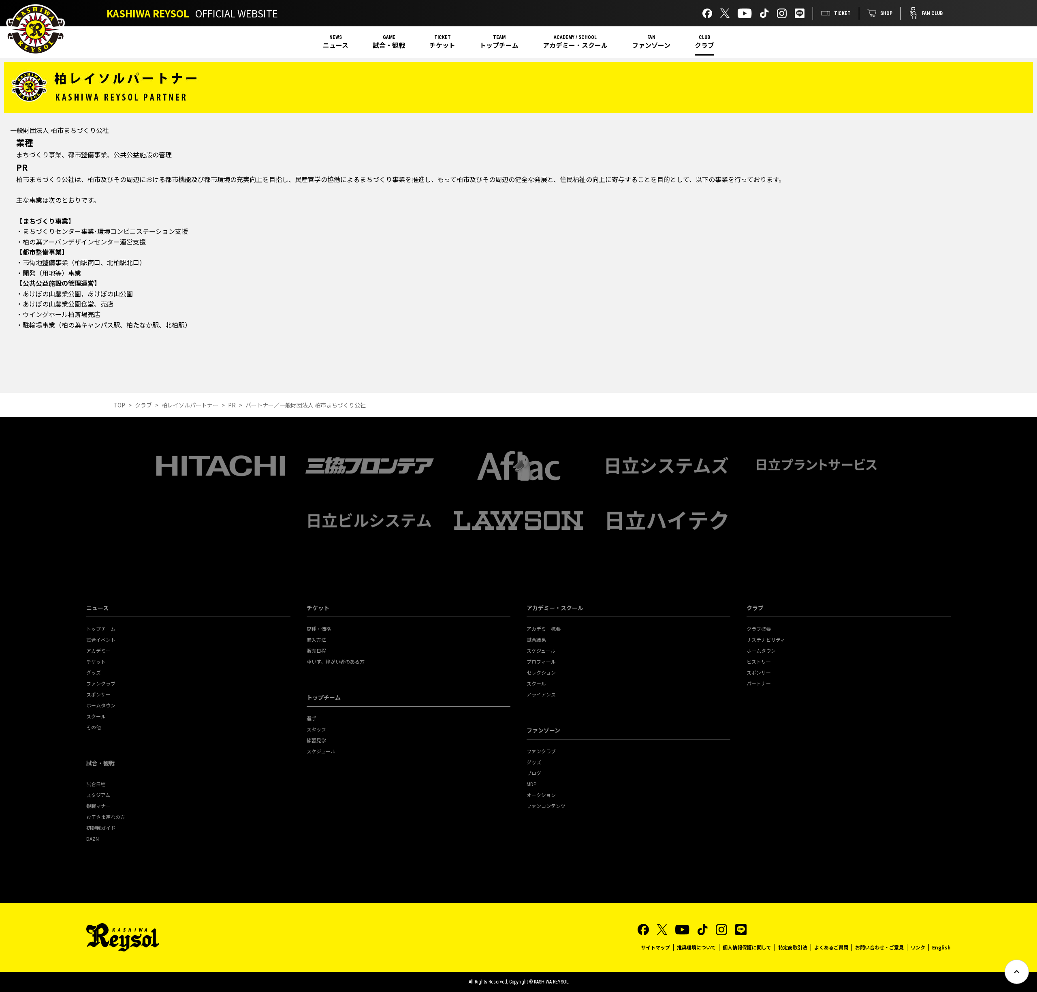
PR (232, 405)
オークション (541, 794)
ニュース (335, 45)
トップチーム (499, 45)
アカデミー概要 (544, 628)
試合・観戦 (389, 45)
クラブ (704, 45)
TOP (119, 405)
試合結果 (536, 639)
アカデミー (98, 650)
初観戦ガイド (100, 827)
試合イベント (100, 639)
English (941, 947)
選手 (311, 718)
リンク (918, 947)
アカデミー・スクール (575, 45)
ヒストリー (759, 661)
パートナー (759, 683)
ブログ (534, 772)
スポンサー (98, 694)
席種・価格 (319, 628)
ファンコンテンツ (546, 805)
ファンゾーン (651, 45)
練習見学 (316, 740)
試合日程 (96, 783)
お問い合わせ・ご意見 (879, 947)
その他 (93, 727)
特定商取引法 (792, 947)
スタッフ (316, 729)
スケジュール (321, 751)
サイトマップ (655, 947)
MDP (532, 783)
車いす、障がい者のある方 (336, 661)
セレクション (541, 672)
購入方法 (316, 639)
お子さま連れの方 (105, 816)
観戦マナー (98, 805)
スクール (96, 716)
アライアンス (541, 694)
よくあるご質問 (831, 947)
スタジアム (98, 794)
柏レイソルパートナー (190, 405)
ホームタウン (100, 705)
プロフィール (541, 661)
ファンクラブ (100, 683)
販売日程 (316, 650)
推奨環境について (696, 947)
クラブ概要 (759, 628)
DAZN (92, 838)
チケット (442, 45)
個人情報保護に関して (747, 947)
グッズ (93, 672)
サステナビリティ (766, 639)
